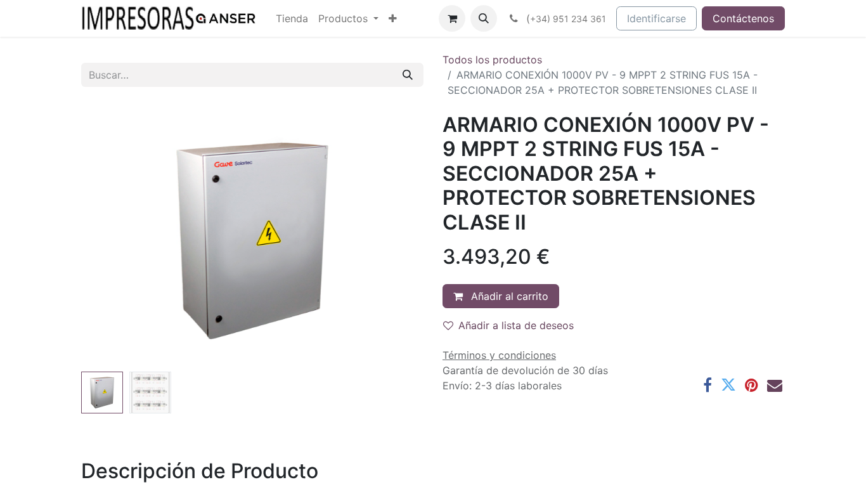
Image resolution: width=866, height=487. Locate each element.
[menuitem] (292, 18)
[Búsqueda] (407, 75)
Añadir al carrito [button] (508, 296)
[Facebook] (707, 385)
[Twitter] (728, 385)
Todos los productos (492, 59)
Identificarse (656, 18)
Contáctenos (743, 18)
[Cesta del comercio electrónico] (452, 18)
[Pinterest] (751, 385)
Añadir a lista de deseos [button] (516, 325)
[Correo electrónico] (774, 385)
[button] (483, 18)
